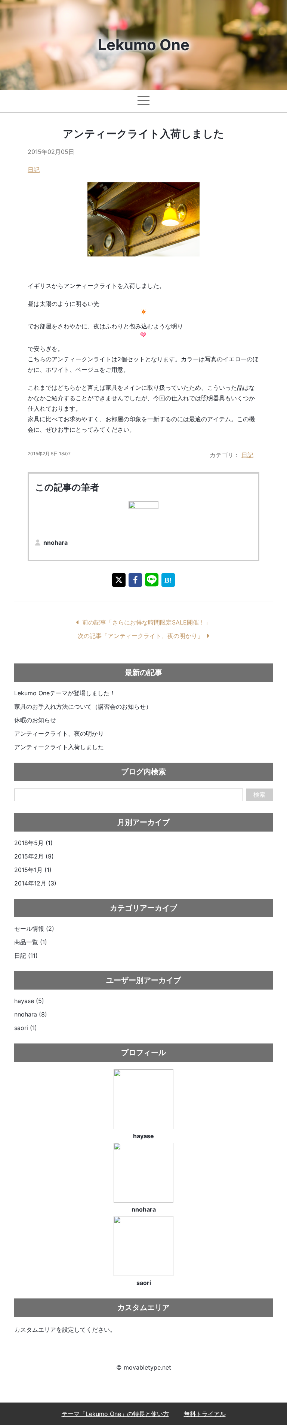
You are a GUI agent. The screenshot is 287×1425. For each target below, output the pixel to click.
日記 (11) (26, 955)
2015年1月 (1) (33, 869)
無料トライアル (205, 1414)
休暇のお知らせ (35, 720)
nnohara (55, 542)
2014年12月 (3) (35, 883)
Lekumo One (143, 45)
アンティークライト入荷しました (59, 747)
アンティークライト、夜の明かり (59, 733)
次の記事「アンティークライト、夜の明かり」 (140, 635)
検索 (259, 795)
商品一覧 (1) (30, 942)
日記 (34, 169)
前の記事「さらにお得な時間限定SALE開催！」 (146, 622)
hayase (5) (29, 1001)
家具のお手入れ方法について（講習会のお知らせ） (83, 706)
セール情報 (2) (34, 928)
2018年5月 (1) (33, 843)
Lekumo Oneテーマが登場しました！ (64, 693)
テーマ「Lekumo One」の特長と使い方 (115, 1414)
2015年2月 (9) (34, 856)
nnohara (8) (30, 1014)
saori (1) (25, 1027)
